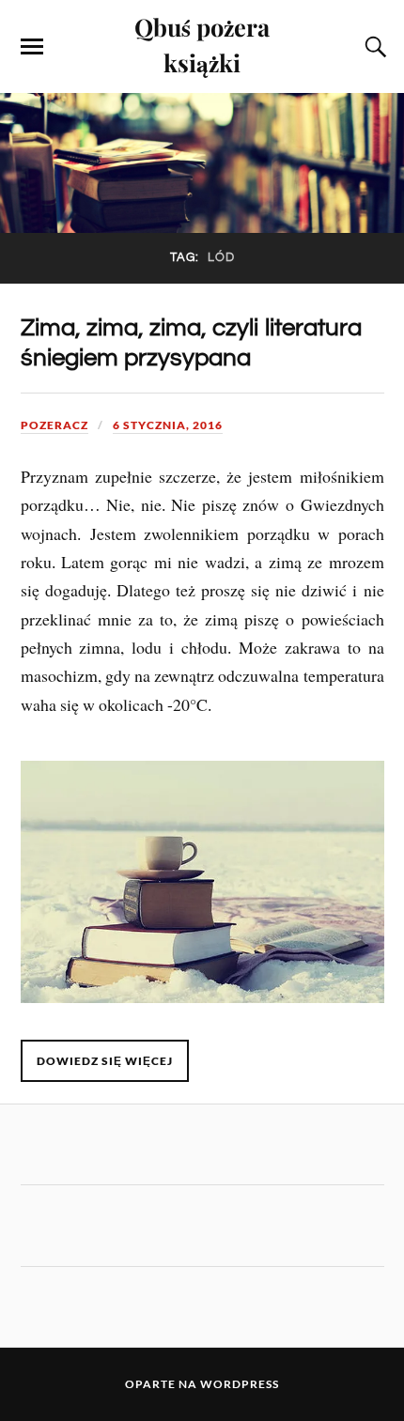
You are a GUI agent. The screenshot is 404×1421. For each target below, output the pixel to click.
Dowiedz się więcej (105, 1061)
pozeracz (54, 425)
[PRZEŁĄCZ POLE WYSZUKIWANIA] (373, 47)
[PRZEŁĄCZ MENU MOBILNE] (32, 47)
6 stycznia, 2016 (168, 425)
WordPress (239, 1384)
